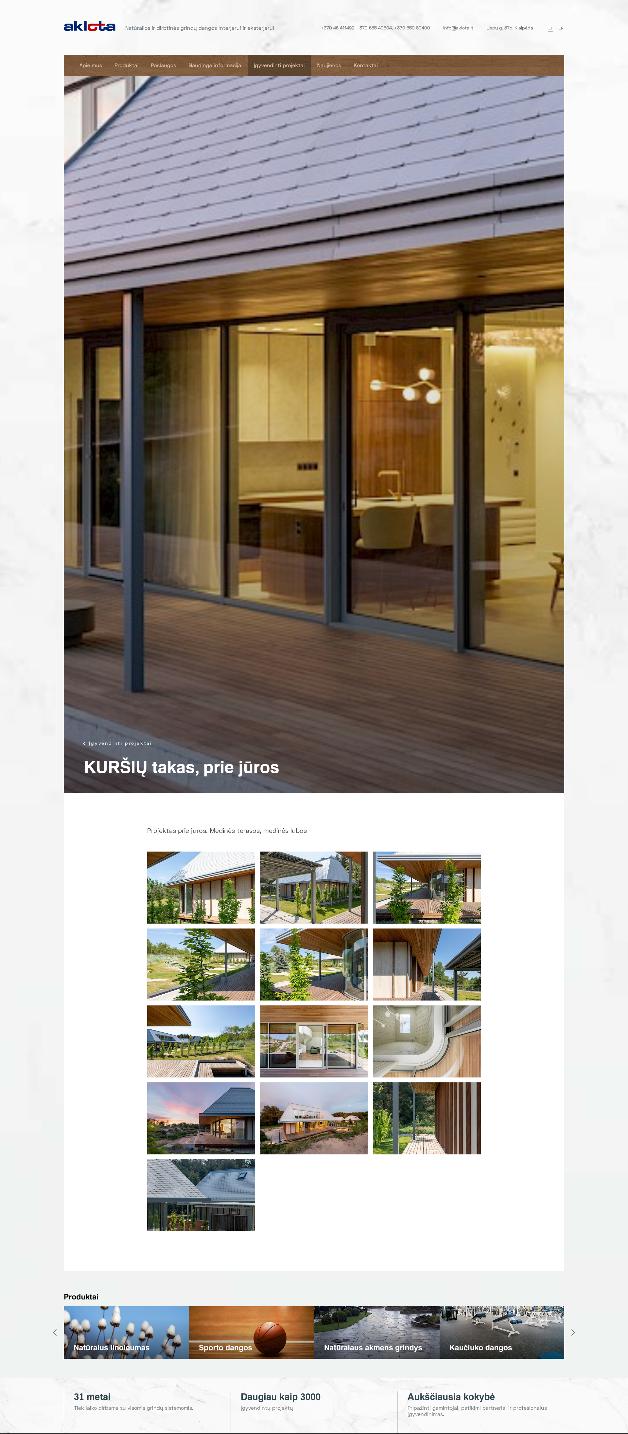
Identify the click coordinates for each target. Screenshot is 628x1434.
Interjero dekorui (103, 1347)
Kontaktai (366, 65)
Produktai (126, 65)
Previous (55, 1332)
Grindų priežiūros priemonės (250, 1347)
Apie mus (90, 65)
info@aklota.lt (458, 27)
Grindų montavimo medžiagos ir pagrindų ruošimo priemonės (364, 1338)
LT (550, 28)
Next (573, 1332)
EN (561, 28)
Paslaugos (163, 65)
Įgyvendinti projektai (279, 65)
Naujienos (329, 65)
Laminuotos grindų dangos (497, 1347)
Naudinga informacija (215, 65)
